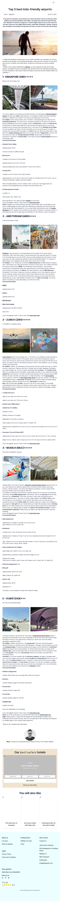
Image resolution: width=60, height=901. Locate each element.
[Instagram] (2, 877)
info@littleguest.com (46, 863)
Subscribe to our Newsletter (11, 872)
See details (30, 780)
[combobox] (56, 2)
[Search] (53, 2)
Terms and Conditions (9, 857)
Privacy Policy (6, 854)
